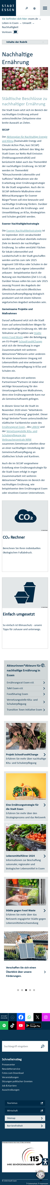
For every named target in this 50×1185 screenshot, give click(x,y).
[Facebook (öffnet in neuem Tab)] (21, 1017)
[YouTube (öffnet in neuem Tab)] (21, 1025)
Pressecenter (8, 1064)
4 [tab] (30, 990)
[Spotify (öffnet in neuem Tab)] (4, 1025)
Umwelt (26, 23)
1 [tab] (18, 990)
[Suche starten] (42, 1046)
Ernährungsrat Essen (13, 427)
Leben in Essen (10, 23)
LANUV (35, 427)
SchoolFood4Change (30, 341)
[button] (34, 8)
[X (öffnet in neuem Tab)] (37, 1017)
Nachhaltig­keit (10, 27)
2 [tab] (22, 990)
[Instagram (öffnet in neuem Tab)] (46, 1017)
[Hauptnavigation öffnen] (45, 8)
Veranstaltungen (10, 1077)
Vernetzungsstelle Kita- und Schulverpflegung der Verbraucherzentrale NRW (19, 435)
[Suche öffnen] (26, 8)
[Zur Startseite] (8, 7)
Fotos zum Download (13, 1072)
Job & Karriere (9, 1085)
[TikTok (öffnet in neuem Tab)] (12, 1025)
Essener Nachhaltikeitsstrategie (24, 230)
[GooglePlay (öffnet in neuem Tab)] (33, 1025)
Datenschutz (33, 1183)
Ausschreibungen (10, 1089)
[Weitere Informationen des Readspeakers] (15, 32)
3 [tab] (26, 990)
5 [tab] (34, 990)
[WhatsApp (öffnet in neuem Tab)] (29, 1017)
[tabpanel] (26, 957)
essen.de (33, 18)
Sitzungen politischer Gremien (17, 1081)
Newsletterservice (11, 1068)
